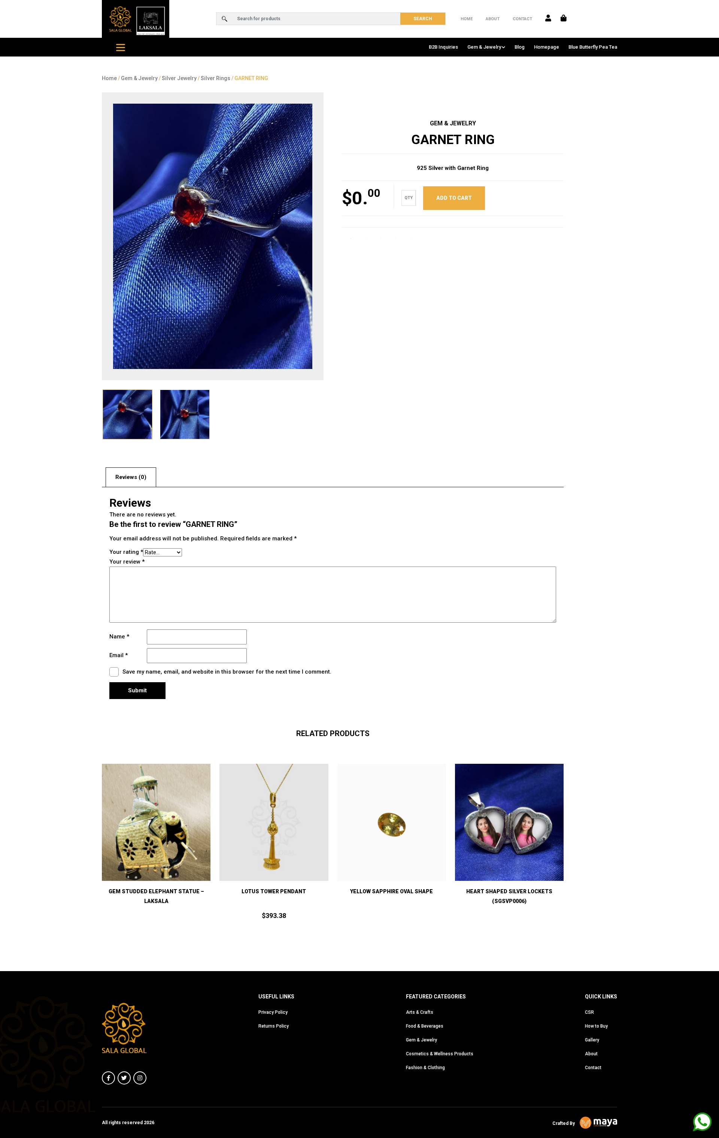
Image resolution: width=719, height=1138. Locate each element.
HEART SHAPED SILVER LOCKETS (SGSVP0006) (509, 896)
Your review (127, 561)
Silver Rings (215, 78)
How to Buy (596, 1026)
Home (467, 18)
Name (119, 636)
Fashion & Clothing (425, 1067)
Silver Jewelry (179, 78)
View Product (392, 861)
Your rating (126, 552)
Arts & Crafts (419, 1012)
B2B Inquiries (443, 47)
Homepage (546, 47)
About (493, 18)
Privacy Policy (273, 1012)
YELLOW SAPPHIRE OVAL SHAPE (391, 891)
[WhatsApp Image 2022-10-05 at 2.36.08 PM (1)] (184, 414)
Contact (522, 18)
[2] (213, 236)
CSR (589, 1012)
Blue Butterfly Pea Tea (592, 47)
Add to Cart (156, 861)
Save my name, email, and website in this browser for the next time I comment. (226, 671)
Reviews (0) (130, 477)
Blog (520, 47)
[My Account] (548, 18)
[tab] (131, 477)
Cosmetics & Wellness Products (439, 1053)
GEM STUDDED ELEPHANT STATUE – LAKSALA (156, 896)
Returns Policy (273, 1026)
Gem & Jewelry (484, 47)
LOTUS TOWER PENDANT (274, 891)
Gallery (592, 1040)
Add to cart (454, 198)
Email (118, 655)
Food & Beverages (424, 1026)
